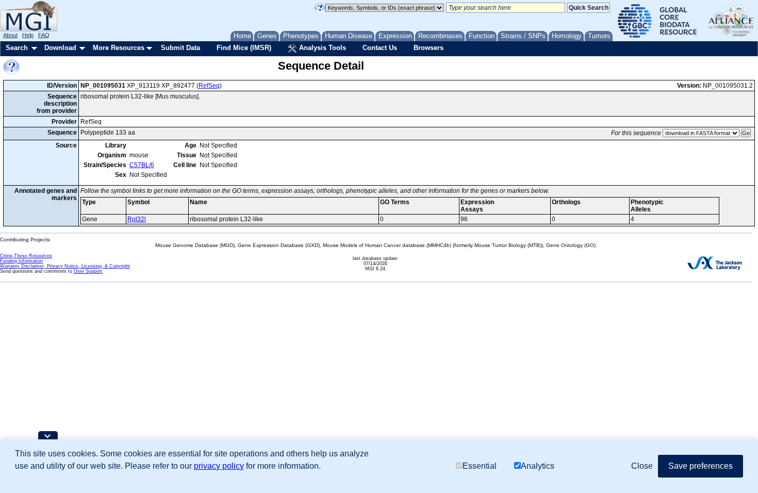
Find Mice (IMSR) (244, 48)
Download (60, 48)
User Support (88, 271)
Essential (480, 466)
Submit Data (180, 48)
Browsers (428, 48)
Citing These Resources (26, 255)
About (10, 35)
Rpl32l (136, 219)
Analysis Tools (321, 48)
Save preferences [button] (700, 466)
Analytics (537, 466)
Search (17, 48)
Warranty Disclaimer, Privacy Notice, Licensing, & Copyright (65, 266)
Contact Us (379, 48)
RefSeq (209, 85)
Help (28, 35)
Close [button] (642, 466)
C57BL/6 (141, 165)
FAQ (44, 35)
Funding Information (21, 261)
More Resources (118, 48)
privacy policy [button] (219, 466)
